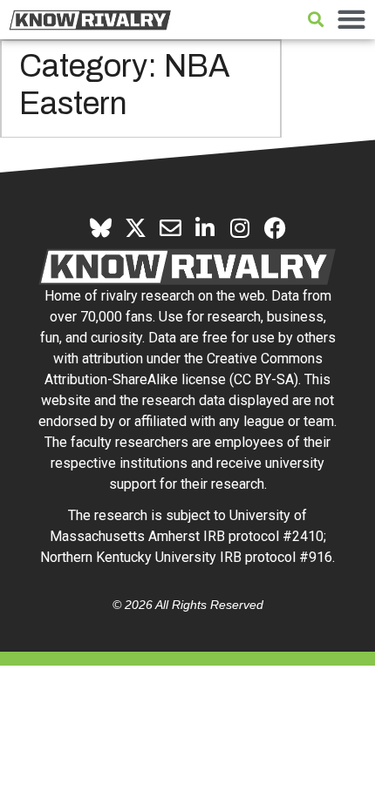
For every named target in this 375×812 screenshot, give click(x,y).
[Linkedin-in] (205, 228)
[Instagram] (240, 228)
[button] (315, 19)
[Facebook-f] (275, 228)
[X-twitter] (136, 228)
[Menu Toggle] (351, 19)
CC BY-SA (264, 379)
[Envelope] (170, 228)
